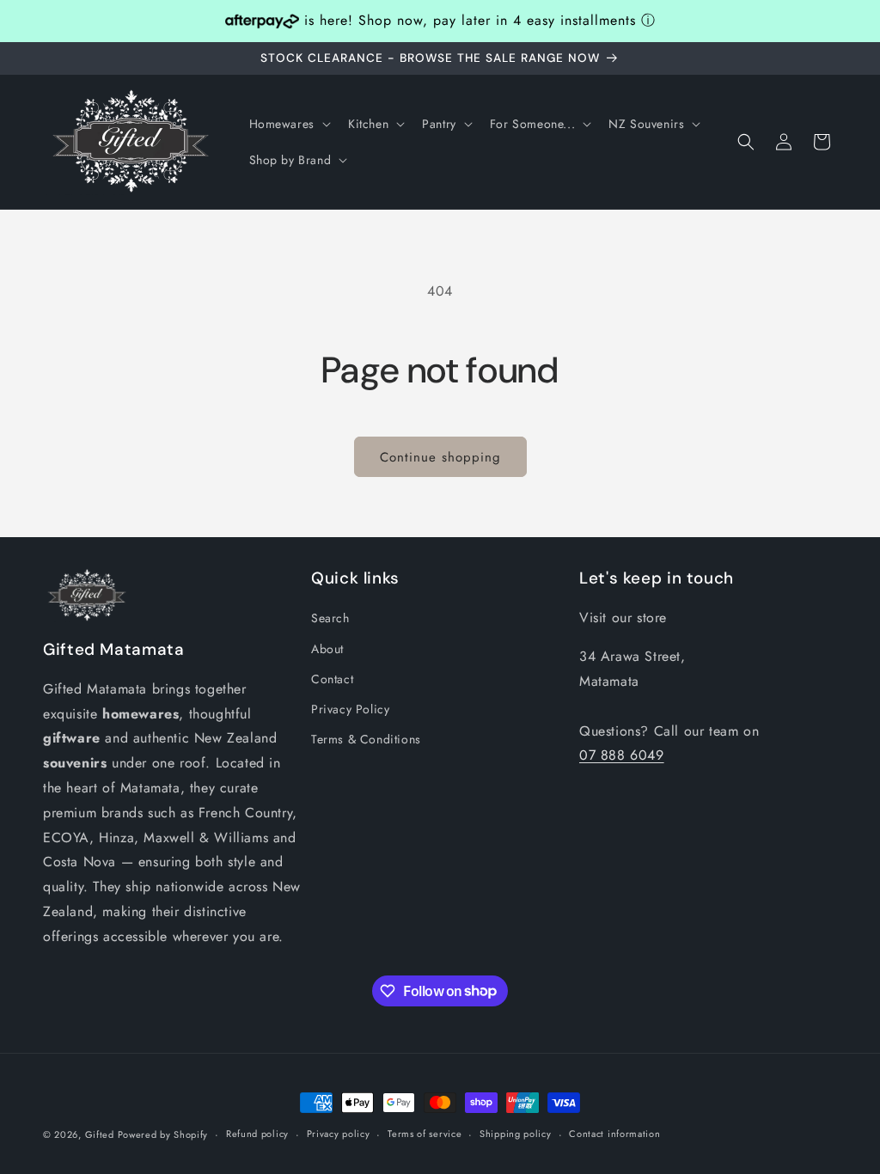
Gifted (101, 1134)
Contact (332, 679)
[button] (288, 124)
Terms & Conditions (366, 739)
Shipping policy (516, 1133)
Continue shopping (440, 457)
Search (330, 618)
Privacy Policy (350, 709)
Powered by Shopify (163, 1134)
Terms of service (424, 1133)
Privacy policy (338, 1133)
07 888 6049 (621, 755)
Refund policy (257, 1133)
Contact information (614, 1133)
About (327, 648)
